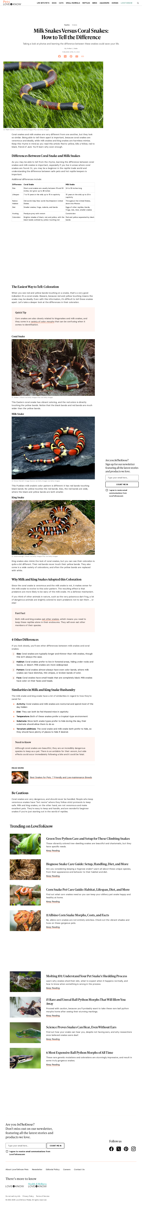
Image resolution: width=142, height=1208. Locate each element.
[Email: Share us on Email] (77, 56)
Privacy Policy (28, 1196)
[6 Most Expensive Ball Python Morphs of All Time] (25, 1058)
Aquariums (104, 3)
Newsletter (37, 1169)
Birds (94, 3)
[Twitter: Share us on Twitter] (65, 56)
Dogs (54, 3)
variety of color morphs (42, 321)
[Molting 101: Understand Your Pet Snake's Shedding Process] (25, 981)
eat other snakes (50, 619)
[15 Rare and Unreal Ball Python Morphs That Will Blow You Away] (25, 1007)
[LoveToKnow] (15, 1184)
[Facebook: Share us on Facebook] (59, 56)
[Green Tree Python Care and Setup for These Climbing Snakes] (25, 844)
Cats (61, 3)
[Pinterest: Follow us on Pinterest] (126, 1149)
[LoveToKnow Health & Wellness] (37, 1184)
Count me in (122, 484)
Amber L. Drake (72, 48)
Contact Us (79, 1169)
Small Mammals (73, 3)
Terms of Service (42, 1196)
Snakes (74, 25)
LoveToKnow (126, 3)
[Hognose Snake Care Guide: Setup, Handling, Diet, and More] (25, 869)
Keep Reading (53, 850)
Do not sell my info (13, 1196)
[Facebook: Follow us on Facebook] (111, 1149)
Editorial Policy (53, 1169)
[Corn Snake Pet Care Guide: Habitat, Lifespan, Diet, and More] (25, 895)
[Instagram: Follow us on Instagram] (133, 1149)
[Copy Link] (82, 56)
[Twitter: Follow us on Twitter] (119, 1149)
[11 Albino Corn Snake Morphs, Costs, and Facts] (25, 920)
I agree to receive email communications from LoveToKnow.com (118, 493)
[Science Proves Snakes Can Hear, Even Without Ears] (25, 1032)
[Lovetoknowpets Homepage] (12, 3)
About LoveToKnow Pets (17, 1169)
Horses (115, 3)
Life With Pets (43, 3)
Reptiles (86, 3)
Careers (66, 1169)
